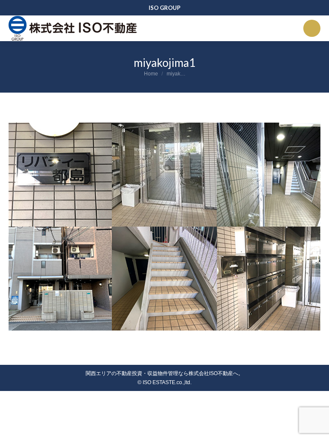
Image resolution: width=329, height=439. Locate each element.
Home (151, 74)
